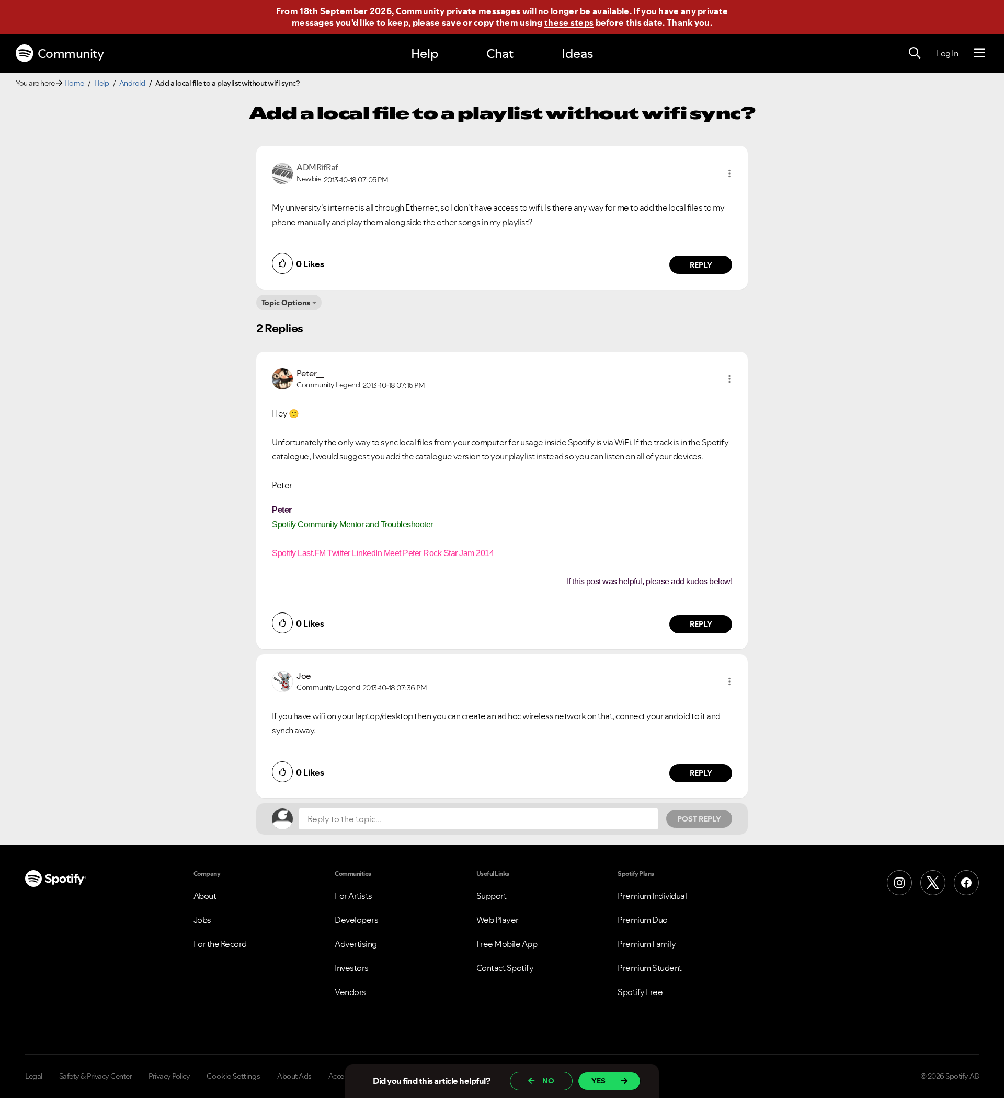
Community (71, 53)
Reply (701, 265)
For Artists (353, 895)
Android (132, 83)
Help (424, 53)
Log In (947, 53)
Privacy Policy (169, 1076)
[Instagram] (899, 882)
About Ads (294, 1076)
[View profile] (282, 172)
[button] (729, 173)
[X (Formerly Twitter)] (932, 882)
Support (491, 895)
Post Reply (699, 819)
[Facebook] (966, 882)
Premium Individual (652, 895)
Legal (33, 1076)
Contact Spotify (505, 968)
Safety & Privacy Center (95, 1076)
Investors (352, 968)
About (204, 895)
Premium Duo (643, 920)
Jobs (202, 920)
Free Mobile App (507, 944)
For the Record (220, 944)
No (548, 1081)
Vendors (350, 992)
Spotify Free (640, 992)
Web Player (497, 920)
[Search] (914, 53)
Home (74, 83)
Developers (356, 920)
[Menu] (979, 53)
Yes (598, 1081)
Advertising (356, 944)
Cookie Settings (233, 1076)
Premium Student (650, 968)
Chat (500, 53)
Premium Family (647, 944)
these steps (569, 22)
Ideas (577, 53)
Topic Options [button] (285, 302)
